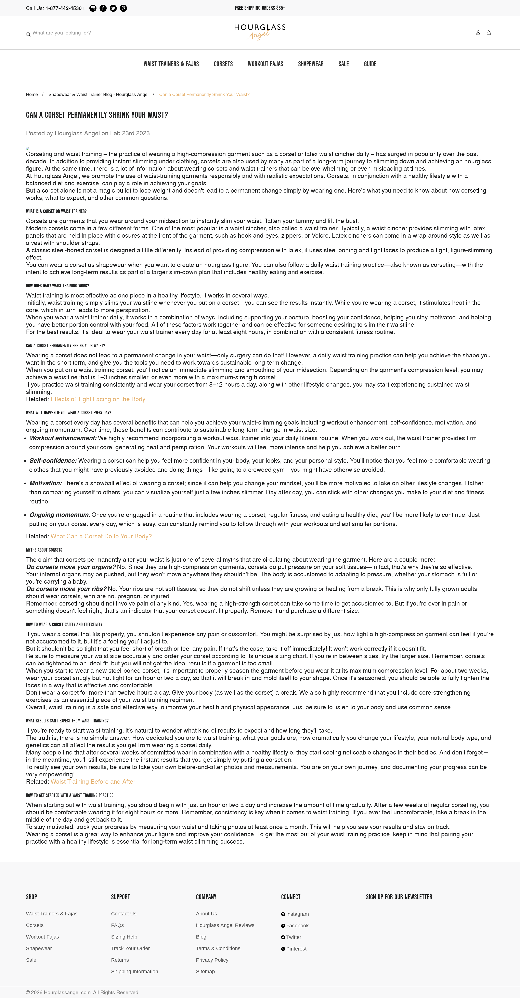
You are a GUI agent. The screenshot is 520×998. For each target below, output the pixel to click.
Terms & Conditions (218, 948)
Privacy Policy (212, 960)
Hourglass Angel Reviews (225, 925)
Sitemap (205, 971)
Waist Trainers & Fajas (171, 64)
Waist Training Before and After (93, 781)
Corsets (223, 64)
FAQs (117, 925)
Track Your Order (130, 948)
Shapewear (311, 64)
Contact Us (123, 913)
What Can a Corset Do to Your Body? (101, 536)
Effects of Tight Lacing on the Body (98, 399)
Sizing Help (124, 937)
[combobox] (67, 33)
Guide (370, 64)
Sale (344, 64)
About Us (206, 913)
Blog (201, 937)
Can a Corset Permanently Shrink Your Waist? (97, 115)
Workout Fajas (265, 64)
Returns (120, 960)
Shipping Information (134, 971)
